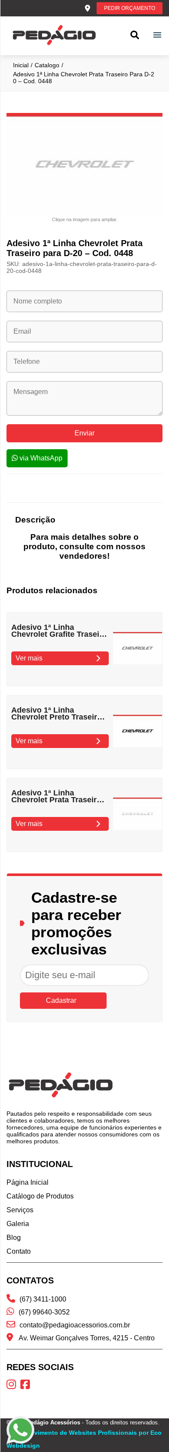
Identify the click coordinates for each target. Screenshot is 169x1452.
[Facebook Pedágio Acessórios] (27, 1386)
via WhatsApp (40, 458)
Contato (18, 1251)
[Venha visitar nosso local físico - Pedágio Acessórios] (87, 8)
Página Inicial (27, 1182)
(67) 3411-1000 (43, 1299)
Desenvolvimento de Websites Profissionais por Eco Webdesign (84, 1439)
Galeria (17, 1223)
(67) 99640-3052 (44, 1312)
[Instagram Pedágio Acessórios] (13, 1386)
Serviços (19, 1210)
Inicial (21, 65)
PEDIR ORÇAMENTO (129, 8)
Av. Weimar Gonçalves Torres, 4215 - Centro (86, 1338)
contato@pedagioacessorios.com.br (75, 1325)
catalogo (47, 65)
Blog (13, 1237)
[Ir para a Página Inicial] (54, 36)
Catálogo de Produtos (40, 1196)
